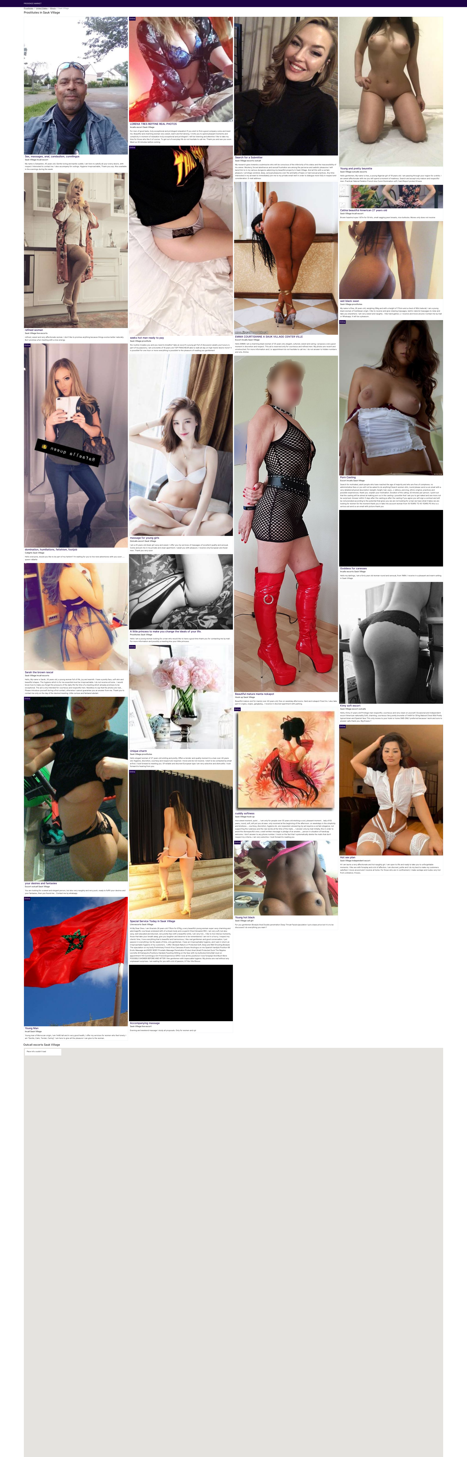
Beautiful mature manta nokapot (254, 693)
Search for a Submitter (249, 157)
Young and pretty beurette (356, 168)
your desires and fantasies (41, 883)
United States (42, 8)
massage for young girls (144, 537)
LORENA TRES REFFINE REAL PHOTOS (153, 123)
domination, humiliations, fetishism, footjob (51, 549)
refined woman (34, 329)
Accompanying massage (145, 1023)
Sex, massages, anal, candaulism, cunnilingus (52, 156)
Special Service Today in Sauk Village (152, 921)
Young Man (31, 1028)
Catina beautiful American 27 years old (363, 210)
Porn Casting (348, 477)
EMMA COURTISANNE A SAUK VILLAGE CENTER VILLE (269, 336)
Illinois (53, 8)
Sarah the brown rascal (39, 672)
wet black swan (349, 300)
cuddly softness (244, 813)
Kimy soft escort (350, 705)
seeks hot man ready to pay (147, 337)
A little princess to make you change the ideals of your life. (165, 631)
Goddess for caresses (353, 568)
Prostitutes (28, 8)
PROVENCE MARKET (33, 3)
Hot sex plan (347, 857)
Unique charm (138, 750)
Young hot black (245, 917)
